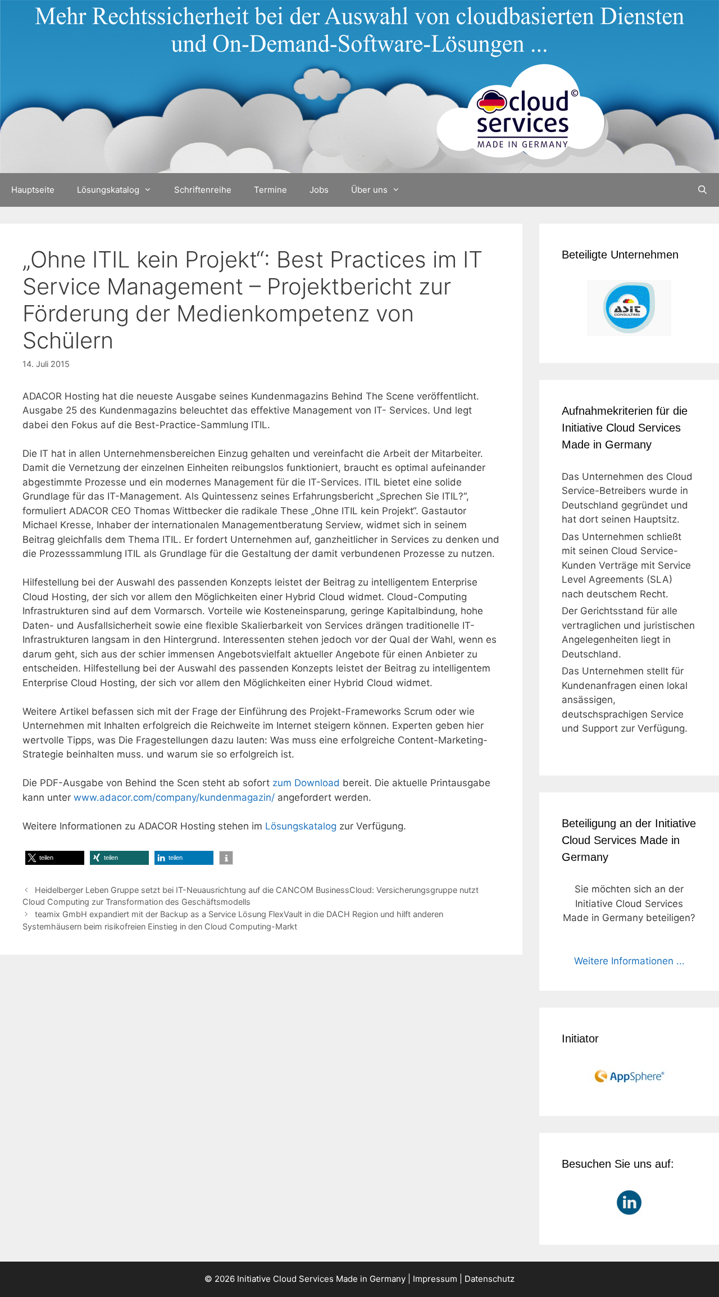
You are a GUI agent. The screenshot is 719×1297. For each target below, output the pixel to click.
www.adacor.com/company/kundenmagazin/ (174, 797)
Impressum (435, 1278)
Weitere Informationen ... (629, 961)
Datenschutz (490, 1278)
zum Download (306, 782)
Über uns (369, 189)
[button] (54, 858)
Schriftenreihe (202, 189)
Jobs (319, 189)
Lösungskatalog (108, 189)
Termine (270, 189)
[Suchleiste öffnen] (702, 190)
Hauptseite (32, 189)
